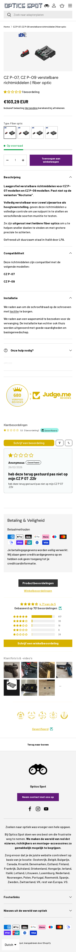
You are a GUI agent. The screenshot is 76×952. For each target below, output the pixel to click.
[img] (38, 604)
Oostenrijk (40, 859)
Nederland (62, 873)
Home (7, 26)
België (52, 859)
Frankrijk (10, 868)
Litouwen (31, 873)
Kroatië (23, 864)
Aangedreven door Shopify (37, 943)
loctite (14, 311)
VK (38, 882)
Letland (19, 873)
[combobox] (38, 14)
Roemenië (51, 877)
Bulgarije (63, 859)
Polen (27, 877)
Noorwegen (14, 877)
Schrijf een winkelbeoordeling (38, 643)
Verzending (31, 107)
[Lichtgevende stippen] (37, 132)
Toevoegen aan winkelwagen (51, 160)
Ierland (66, 868)
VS (66, 882)
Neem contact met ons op (38, 796)
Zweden (13, 882)
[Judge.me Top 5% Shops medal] (64, 715)
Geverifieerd (40, 729)
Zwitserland (27, 882)
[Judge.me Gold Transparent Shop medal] (42, 715)
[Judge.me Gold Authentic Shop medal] (31, 715)
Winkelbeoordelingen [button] (38, 590)
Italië (9, 873)
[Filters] (59, 443)
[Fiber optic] (10, 132)
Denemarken (37, 864)
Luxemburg (46, 873)
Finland (64, 864)
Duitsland (23, 868)
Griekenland (39, 868)
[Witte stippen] (51, 132)
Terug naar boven (38, 744)
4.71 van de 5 (47, 604)
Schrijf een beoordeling (28, 443)
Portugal (38, 877)
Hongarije (54, 868)
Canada (12, 864)
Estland (52, 864)
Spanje (63, 877)
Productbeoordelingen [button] (38, 583)
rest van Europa (52, 882)
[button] (13, 91)
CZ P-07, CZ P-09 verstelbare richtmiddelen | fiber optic (39, 26)
